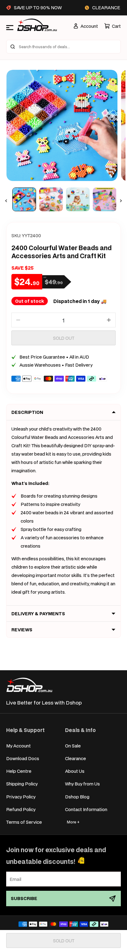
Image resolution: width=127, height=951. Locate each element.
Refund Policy (20, 809)
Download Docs (22, 758)
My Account (18, 746)
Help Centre (18, 771)
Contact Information (86, 809)
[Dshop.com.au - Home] (29, 685)
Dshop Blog (77, 797)
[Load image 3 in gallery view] (78, 199)
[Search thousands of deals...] (12, 46)
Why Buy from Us (82, 784)
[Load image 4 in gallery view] (105, 199)
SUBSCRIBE (24, 898)
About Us (74, 771)
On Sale (73, 746)
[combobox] (63, 46)
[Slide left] (6, 200)
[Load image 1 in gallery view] (24, 199)
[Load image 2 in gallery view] (51, 199)
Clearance (75, 758)
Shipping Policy (22, 784)
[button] (112, 26)
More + (73, 822)
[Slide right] (120, 200)
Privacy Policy (20, 797)
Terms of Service (24, 822)
